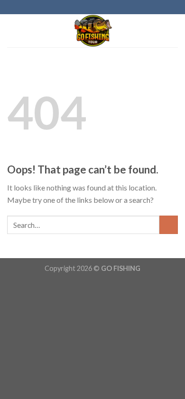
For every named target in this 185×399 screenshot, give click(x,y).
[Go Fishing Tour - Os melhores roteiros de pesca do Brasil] (92, 30)
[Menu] (12, 30)
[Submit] (168, 225)
